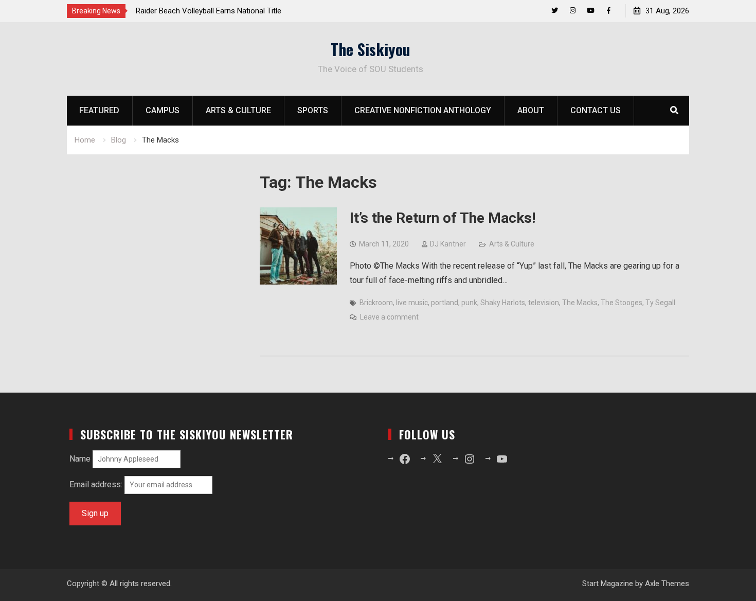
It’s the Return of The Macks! (442, 217)
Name (80, 459)
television (543, 302)
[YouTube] (591, 11)
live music (412, 302)
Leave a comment (389, 317)
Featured (99, 110)
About (530, 110)
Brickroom (376, 302)
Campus (162, 110)
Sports (312, 110)
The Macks (580, 302)
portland (444, 302)
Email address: (96, 484)
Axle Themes (667, 583)
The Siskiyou (370, 49)
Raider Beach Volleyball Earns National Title (208, 10)
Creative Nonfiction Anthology (422, 110)
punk (469, 302)
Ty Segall (660, 302)
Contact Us (595, 110)
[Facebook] (609, 11)
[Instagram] (573, 11)
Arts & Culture (238, 110)
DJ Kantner (448, 244)
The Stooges (621, 302)
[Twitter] (555, 11)
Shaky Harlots (502, 302)
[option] (228, 10)
